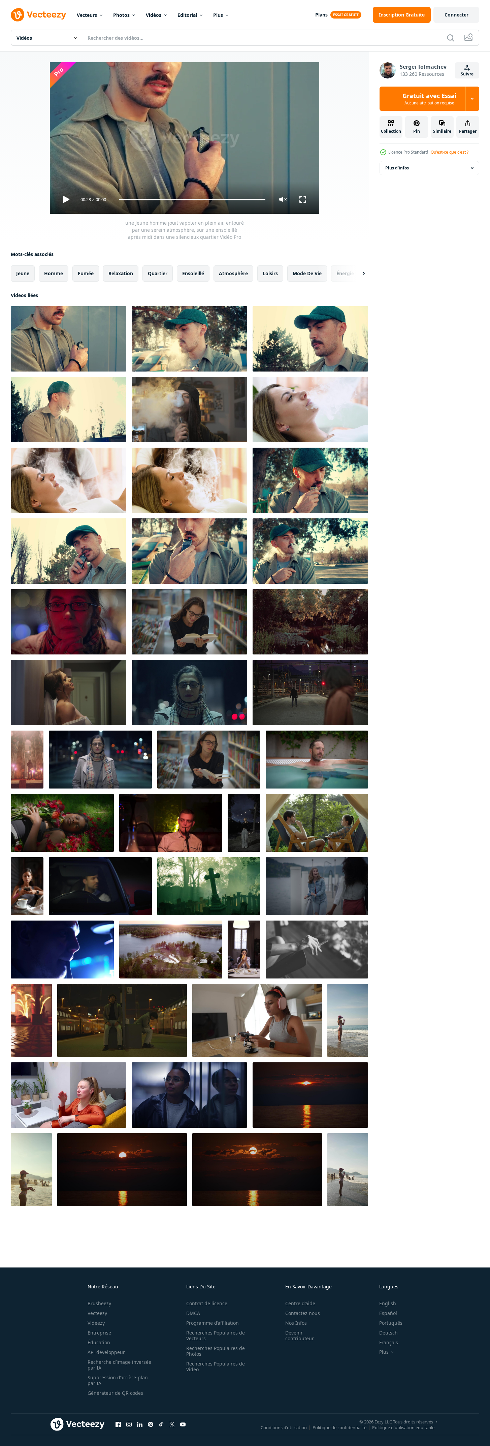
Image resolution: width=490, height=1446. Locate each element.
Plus (218, 15)
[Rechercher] (451, 38)
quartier (157, 273)
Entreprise (99, 1332)
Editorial (187, 15)
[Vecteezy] (38, 15)
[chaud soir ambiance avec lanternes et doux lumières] (31, 1020)
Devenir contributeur (299, 1335)
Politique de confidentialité (339, 1427)
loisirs (270, 273)
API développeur (106, 1352)
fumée (86, 273)
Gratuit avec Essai (429, 99)
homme (53, 273)
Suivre (467, 74)
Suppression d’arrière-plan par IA (118, 1380)
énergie (345, 273)
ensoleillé (193, 273)
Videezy (96, 1323)
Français (388, 1342)
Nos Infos (296, 1323)
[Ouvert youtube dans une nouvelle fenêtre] (183, 1424)
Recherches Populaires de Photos (215, 1351)
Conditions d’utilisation (284, 1427)
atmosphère (233, 273)
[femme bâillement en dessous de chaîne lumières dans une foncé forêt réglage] (244, 823)
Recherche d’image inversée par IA (119, 1365)
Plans (321, 14)
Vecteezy (97, 1313)
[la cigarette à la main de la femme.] (317, 949)
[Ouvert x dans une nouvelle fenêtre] (172, 1424)
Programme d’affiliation (212, 1323)
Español (388, 1313)
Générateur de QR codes (115, 1393)
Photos (121, 15)
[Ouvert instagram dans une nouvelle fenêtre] (129, 1424)
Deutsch (388, 1332)
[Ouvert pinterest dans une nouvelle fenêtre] (150, 1424)
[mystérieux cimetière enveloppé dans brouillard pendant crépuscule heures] (208, 886)
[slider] (192, 199)
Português (390, 1323)
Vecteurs (87, 15)
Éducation (99, 1342)
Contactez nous (302, 1313)
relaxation (120, 273)
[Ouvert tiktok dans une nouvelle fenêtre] (161, 1424)
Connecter (456, 14)
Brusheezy (99, 1303)
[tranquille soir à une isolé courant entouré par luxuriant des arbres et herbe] (310, 621)
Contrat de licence (206, 1303)
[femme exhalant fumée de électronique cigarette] (310, 409)
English (387, 1303)
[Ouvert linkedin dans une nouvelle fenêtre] (139, 1424)
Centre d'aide (300, 1303)
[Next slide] (358, 273)
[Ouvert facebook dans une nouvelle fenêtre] (118, 1424)
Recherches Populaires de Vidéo (215, 1366)
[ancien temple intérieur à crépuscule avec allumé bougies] (27, 760)
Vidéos (153, 15)
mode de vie (307, 273)
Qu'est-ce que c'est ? (449, 152)
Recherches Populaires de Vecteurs (215, 1335)
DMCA (193, 1313)
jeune (22, 273)
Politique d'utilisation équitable (403, 1427)
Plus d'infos (397, 168)
